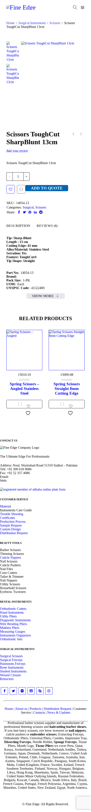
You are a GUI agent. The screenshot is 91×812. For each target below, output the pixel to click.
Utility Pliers (8, 616)
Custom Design (10, 529)
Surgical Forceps (11, 660)
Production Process (13, 521)
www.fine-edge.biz (20, 480)
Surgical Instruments (32, 23)
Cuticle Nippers (10, 557)
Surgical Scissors (11, 656)
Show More (43, 296)
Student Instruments (13, 671)
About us (21, 708)
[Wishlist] (10, 189)
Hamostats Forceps (12, 663)
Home (10, 23)
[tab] (18, 226)
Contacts (39, 712)
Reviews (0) (47, 226)
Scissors (55, 23)
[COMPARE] (21, 189)
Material (5, 506)
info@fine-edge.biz (22, 477)
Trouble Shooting (11, 514)
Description (18, 226)
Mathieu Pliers (9, 628)
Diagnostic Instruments (15, 620)
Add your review (17, 150)
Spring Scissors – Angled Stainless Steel (24, 388)
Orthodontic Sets (11, 639)
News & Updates (58, 712)
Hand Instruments (12, 612)
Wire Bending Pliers (13, 624)
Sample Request (11, 525)
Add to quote (47, 188)
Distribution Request (14, 533)
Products (35, 708)
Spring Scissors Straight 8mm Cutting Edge (67, 388)
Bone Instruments (11, 667)
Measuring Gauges (12, 631)
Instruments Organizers (15, 635)
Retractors (7, 679)
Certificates (7, 518)
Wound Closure (10, 675)
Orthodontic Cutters (13, 608)
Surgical (28, 207)
